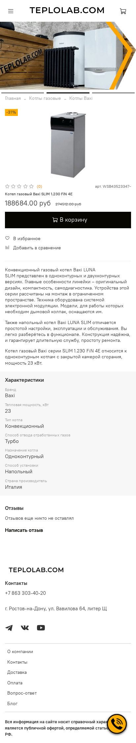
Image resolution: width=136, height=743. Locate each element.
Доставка (17, 672)
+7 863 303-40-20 (25, 593)
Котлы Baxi (81, 98)
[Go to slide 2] (68, 93)
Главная (13, 98)
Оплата (14, 683)
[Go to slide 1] (22, 93)
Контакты (17, 662)
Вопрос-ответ (22, 693)
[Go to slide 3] (113, 93)
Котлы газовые (45, 98)
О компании (20, 651)
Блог (12, 703)
